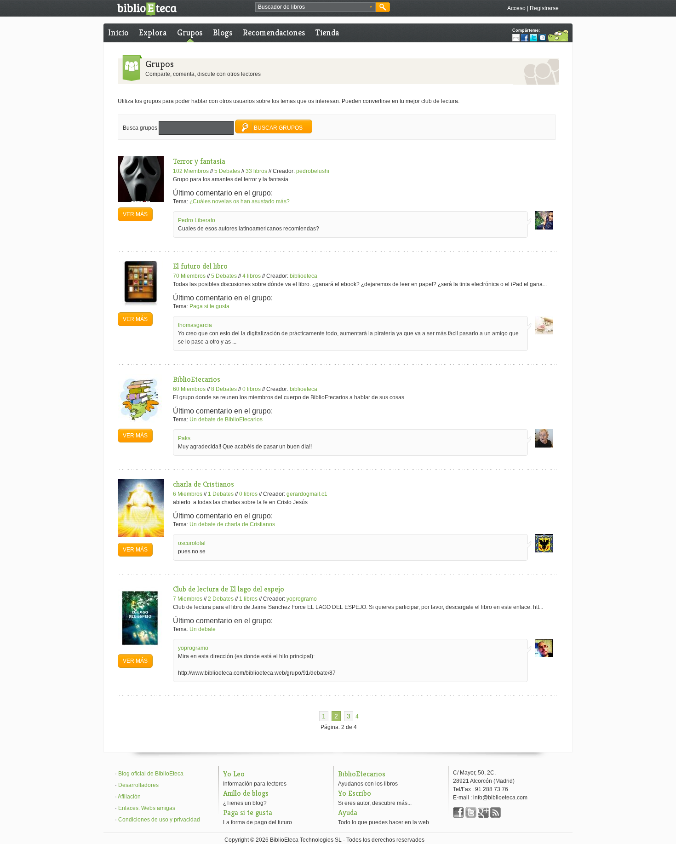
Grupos (189, 32)
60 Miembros (189, 389)
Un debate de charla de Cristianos (232, 524)
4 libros (251, 276)
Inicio (118, 32)
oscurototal (192, 543)
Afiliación (129, 796)
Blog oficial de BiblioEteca (150, 773)
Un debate (202, 629)
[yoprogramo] (544, 655)
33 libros (256, 171)
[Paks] (544, 445)
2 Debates (221, 599)
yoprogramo (301, 599)
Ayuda (347, 812)
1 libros (248, 599)
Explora (152, 32)
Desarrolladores (138, 785)
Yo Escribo (354, 793)
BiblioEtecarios (196, 379)
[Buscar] (383, 7)
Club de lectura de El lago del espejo (228, 589)
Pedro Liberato (196, 220)
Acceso (516, 8)
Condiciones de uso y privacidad (159, 819)
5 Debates (227, 171)
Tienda (327, 32)
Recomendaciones (274, 32)
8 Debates (224, 389)
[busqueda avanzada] (370, 7)
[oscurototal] (544, 550)
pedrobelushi (312, 171)
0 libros (251, 389)
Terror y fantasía (199, 161)
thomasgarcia (195, 325)
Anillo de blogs (246, 793)
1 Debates (221, 494)
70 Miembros (189, 276)
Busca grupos (140, 128)
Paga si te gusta (209, 306)
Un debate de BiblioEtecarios (226, 419)
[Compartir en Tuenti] (542, 37)
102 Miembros (191, 171)
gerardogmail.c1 (306, 494)
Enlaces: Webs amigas (146, 808)
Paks (184, 438)
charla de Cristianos (203, 484)
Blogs (222, 32)
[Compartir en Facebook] (524, 37)
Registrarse (544, 8)
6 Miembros (187, 494)
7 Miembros (187, 599)
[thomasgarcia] (544, 332)
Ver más (135, 214)
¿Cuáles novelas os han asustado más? (239, 201)
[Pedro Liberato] (544, 227)
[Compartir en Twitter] (533, 37)
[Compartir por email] (516, 37)
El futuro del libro (200, 266)
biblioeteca (303, 276)
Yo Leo (234, 774)
